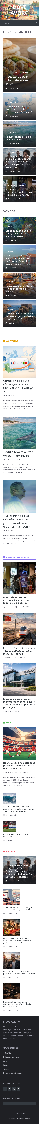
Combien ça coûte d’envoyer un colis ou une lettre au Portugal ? (18, 109)
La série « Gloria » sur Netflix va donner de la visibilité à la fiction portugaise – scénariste (17, 940)
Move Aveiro (20, 10)
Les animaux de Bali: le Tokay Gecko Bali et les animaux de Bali (18, 233)
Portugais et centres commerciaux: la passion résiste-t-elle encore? (19, 192)
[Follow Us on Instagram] (14, 1089)
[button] (36, 23)
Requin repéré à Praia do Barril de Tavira (18, 453)
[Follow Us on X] (9, 1089)
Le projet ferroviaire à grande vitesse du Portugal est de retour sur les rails (19, 651)
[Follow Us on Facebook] (5, 1089)
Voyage (6, 1069)
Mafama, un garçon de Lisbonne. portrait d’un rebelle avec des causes (19, 972)
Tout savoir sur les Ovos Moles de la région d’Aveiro (18, 289)
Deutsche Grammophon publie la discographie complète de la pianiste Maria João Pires (19, 1004)
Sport (5, 1065)
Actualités (7, 1053)
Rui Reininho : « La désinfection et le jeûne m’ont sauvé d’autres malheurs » (17, 521)
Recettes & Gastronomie (12, 1073)
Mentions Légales (23, 1119)
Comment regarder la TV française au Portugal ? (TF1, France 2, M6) (18, 909)
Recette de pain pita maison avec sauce (17, 80)
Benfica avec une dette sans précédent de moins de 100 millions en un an (19, 766)
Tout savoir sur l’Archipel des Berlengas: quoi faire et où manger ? (19, 316)
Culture (6, 1061)
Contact (12, 1119)
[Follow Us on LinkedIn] (18, 1089)
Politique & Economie (11, 1057)
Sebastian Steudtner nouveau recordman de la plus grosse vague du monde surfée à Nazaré (18, 809)
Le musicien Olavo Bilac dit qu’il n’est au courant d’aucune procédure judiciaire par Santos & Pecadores (18, 162)
